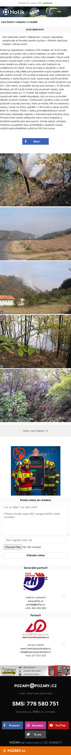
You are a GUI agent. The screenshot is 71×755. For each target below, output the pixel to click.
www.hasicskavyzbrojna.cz (35, 648)
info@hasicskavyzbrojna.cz (35, 652)
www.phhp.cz (35, 601)
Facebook (14, 725)
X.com (37, 734)
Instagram (37, 725)
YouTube (60, 725)
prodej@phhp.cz (35, 604)
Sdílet (37, 141)
